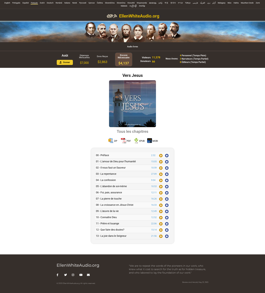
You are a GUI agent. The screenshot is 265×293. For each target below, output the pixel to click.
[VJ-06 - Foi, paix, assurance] (161, 192)
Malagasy (221, 3)
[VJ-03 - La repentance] (161, 174)
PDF (129, 141)
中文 (166, 3)
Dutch (42, 3)
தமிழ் (160, 3)
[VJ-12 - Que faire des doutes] (161, 230)
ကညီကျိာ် (133, 6)
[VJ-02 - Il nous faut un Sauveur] (161, 167)
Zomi (258, 3)
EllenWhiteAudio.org (139, 16)
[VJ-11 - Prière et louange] (161, 223)
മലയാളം (152, 3)
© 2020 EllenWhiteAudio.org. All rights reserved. (76, 283)
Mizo (229, 3)
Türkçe (187, 3)
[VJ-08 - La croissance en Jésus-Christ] (161, 205)
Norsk (74, 3)
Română (59, 3)
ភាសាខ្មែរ (142, 6)
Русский (82, 3)
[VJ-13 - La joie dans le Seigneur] (161, 236)
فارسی (195, 3)
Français (34, 3)
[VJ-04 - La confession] (161, 180)
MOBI (155, 141)
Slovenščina (110, 3)
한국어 (173, 3)
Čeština (100, 3)
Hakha (236, 3)
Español (25, 3)
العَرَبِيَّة (202, 3)
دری (208, 3)
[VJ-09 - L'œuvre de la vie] (161, 211)
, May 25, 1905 (195, 282)
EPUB (142, 141)
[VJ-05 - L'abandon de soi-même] (161, 186)
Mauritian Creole (247, 3)
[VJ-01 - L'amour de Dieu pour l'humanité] (161, 161)
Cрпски (91, 3)
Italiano (67, 3)
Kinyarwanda (142, 3)
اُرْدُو (214, 3)
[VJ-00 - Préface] (161, 155)
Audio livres (132, 46)
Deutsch (50, 3)
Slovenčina (121, 3)
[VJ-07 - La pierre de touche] (161, 198)
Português (16, 3)
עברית (180, 3)
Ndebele (124, 6)
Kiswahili (131, 3)
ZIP (115, 141)
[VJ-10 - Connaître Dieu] (161, 217)
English (7, 3)
